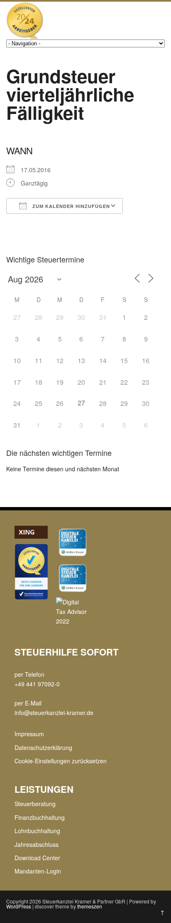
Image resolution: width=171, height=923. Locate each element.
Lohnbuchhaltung (37, 830)
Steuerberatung (35, 803)
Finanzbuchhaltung (40, 817)
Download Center (37, 858)
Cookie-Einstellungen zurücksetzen (61, 761)
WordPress (18, 906)
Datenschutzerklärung (43, 747)
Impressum (29, 734)
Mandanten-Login (38, 871)
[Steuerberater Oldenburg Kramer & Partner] (25, 36)
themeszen (89, 906)
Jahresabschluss (37, 844)
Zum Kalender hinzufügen (70, 206)
